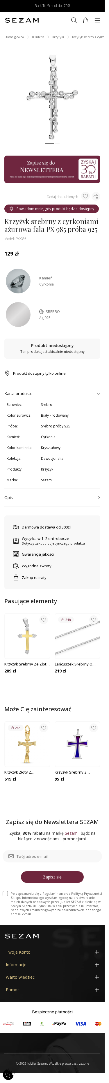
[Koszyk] (86, 20)
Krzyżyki (58, 37)
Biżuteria (38, 37)
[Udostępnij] (96, 196)
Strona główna (14, 37)
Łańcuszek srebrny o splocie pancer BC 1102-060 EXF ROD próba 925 (76, 664)
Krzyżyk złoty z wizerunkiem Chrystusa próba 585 (25, 772)
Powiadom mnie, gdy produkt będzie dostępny (55, 208)
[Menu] (97, 20)
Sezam (46, 480)
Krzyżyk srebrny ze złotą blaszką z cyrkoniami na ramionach (26, 664)
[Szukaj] (74, 20)
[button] (49, 143)
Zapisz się (52, 877)
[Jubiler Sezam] (21, 20)
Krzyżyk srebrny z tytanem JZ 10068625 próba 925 (73, 772)
